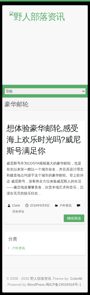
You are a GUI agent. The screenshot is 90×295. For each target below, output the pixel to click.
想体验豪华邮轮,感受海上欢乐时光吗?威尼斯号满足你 (43, 139)
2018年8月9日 (40, 205)
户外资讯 (66, 205)
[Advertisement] (45, 56)
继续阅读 (74, 218)
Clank (16, 205)
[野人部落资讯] (37, 17)
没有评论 (18, 211)
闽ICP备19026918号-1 (63, 284)
